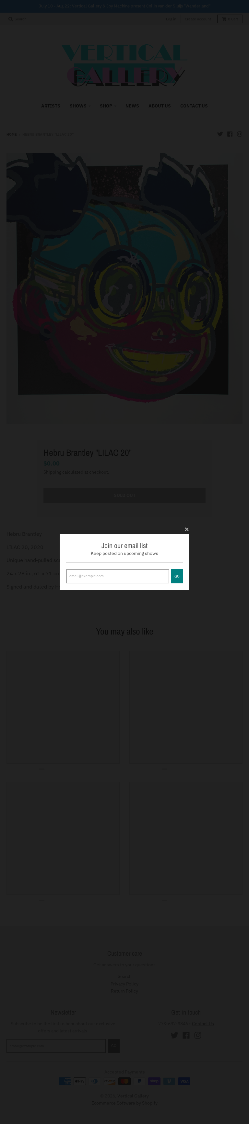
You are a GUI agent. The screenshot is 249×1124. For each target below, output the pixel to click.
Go (177, 576)
